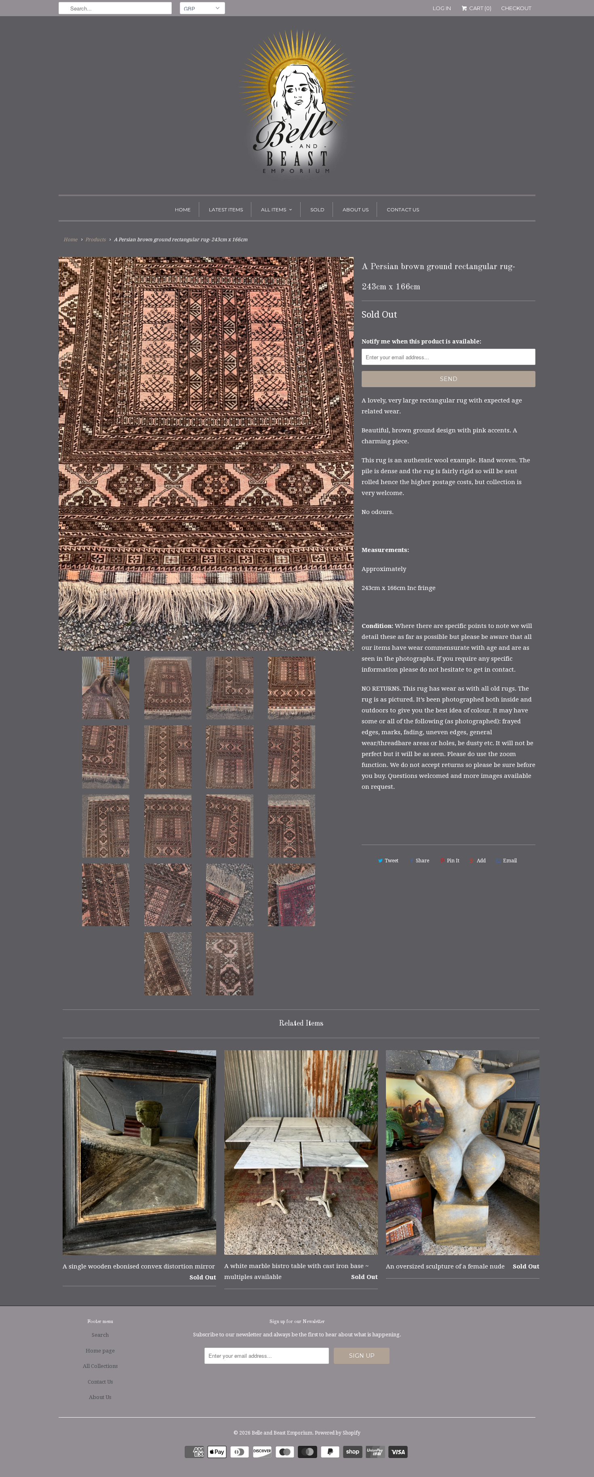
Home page (100, 1351)
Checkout (516, 8)
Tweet (391, 861)
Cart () (479, 8)
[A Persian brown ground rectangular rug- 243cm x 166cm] (206, 453)
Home (183, 209)
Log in (442, 8)
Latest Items (226, 209)
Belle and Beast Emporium (282, 1433)
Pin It (453, 861)
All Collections (100, 1366)
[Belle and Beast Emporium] (297, 107)
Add (481, 861)
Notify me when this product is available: (421, 341)
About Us (356, 209)
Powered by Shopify (337, 1433)
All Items (273, 209)
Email (510, 861)
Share (422, 861)
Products (95, 239)
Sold (317, 209)
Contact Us (403, 209)
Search (100, 1335)
